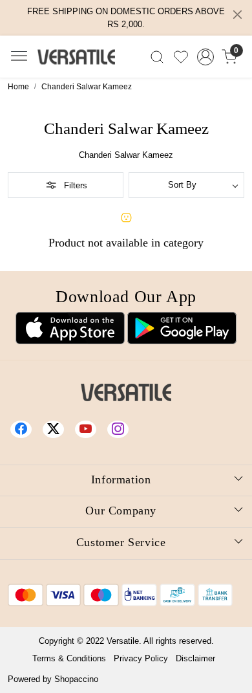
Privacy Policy (141, 658)
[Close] (237, 14)
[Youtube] (87, 428)
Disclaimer (195, 658)
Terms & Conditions (69, 658)
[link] (157, 57)
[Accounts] (205, 57)
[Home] (76, 57)
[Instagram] (119, 428)
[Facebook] (22, 428)
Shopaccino (76, 679)
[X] (55, 428)
